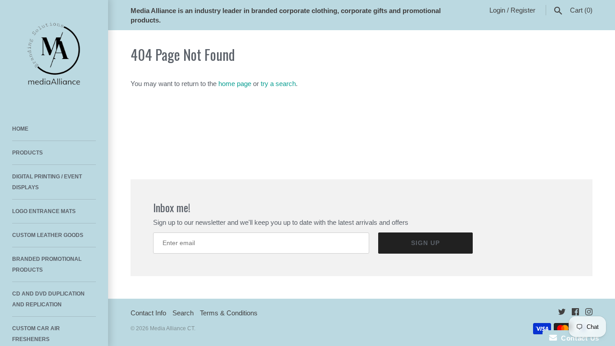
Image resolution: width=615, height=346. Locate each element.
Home (20, 129)
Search (183, 313)
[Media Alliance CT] (54, 54)
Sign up (425, 242)
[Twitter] (561, 313)
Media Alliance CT (172, 328)
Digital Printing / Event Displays (47, 182)
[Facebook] (575, 313)
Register (523, 10)
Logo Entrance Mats (44, 211)
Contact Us (578, 338)
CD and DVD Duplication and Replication (48, 299)
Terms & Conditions (229, 313)
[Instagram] (588, 313)
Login (497, 10)
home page (234, 83)
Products (27, 153)
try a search (278, 83)
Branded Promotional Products (46, 264)
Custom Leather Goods (47, 235)
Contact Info (148, 313)
